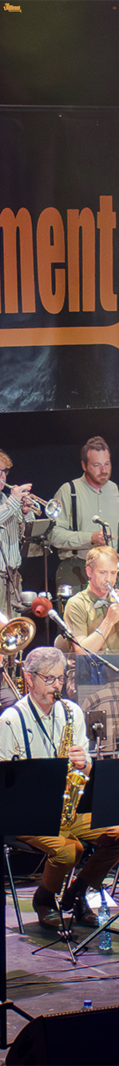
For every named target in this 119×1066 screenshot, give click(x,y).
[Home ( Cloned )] (59, 533)
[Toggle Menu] (114, 8)
